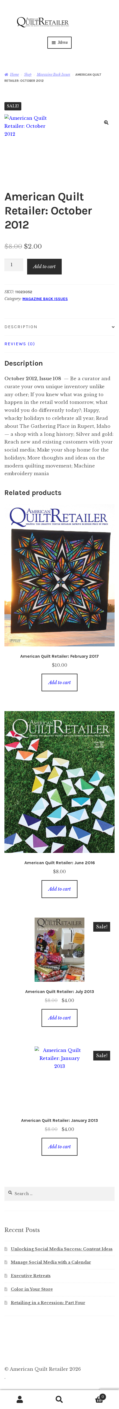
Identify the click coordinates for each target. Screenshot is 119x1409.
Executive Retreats (31, 1275)
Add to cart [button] (59, 682)
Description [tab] (21, 326)
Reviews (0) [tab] (19, 343)
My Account (20, 1399)
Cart (91, 1395)
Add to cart (44, 266)
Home (14, 74)
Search (59, 1399)
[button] (106, 122)
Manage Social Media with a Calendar (51, 1262)
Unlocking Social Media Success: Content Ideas (62, 1249)
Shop (28, 74)
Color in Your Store (32, 1289)
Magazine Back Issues (53, 74)
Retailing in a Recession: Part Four (48, 1302)
